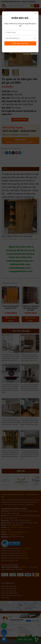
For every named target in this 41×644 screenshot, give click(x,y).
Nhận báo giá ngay (20, 43)
